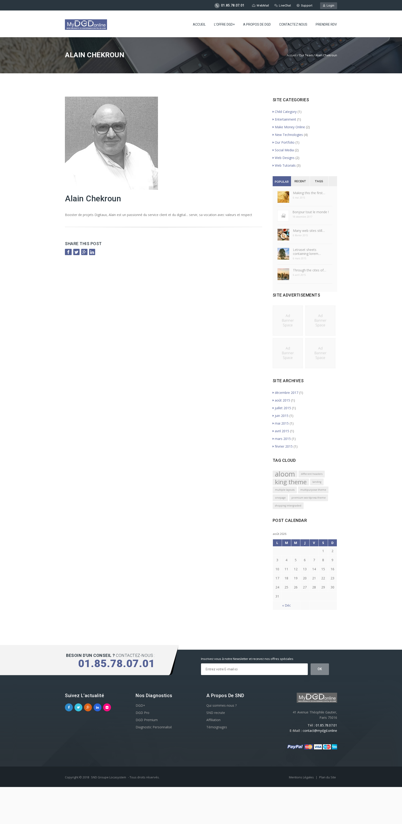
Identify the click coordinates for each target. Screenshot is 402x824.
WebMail (263, 5)
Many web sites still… (309, 231)
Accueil (199, 24)
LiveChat (285, 5)
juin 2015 (281, 415)
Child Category (286, 111)
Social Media (284, 150)
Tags (319, 181)
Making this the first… (309, 193)
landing (316, 481)
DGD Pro (142, 712)
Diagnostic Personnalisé (154, 727)
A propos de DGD (257, 24)
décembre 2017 (286, 392)
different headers (311, 474)
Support (306, 5)
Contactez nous (293, 24)
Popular (282, 181)
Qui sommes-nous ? (221, 705)
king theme (291, 482)
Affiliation (213, 720)
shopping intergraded (288, 505)
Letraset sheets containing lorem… (307, 252)
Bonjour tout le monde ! (310, 212)
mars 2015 (283, 438)
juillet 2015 (283, 408)
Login (329, 5)
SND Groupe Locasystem (108, 777)
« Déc (286, 605)
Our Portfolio (285, 142)
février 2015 (284, 446)
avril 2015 (282, 431)
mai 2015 (282, 423)
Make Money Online (290, 127)
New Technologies (289, 134)
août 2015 (282, 400)
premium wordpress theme (308, 497)
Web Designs (285, 157)
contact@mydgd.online (320, 730)
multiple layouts (285, 489)
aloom (285, 474)
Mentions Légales (302, 777)
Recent (300, 181)
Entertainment (285, 119)
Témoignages (216, 727)
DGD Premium (147, 720)
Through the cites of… (309, 270)
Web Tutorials (285, 165)
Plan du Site (327, 777)
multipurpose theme (313, 489)
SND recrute (215, 712)
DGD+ (140, 705)
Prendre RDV (326, 24)
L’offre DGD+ (224, 24)
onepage (280, 497)
